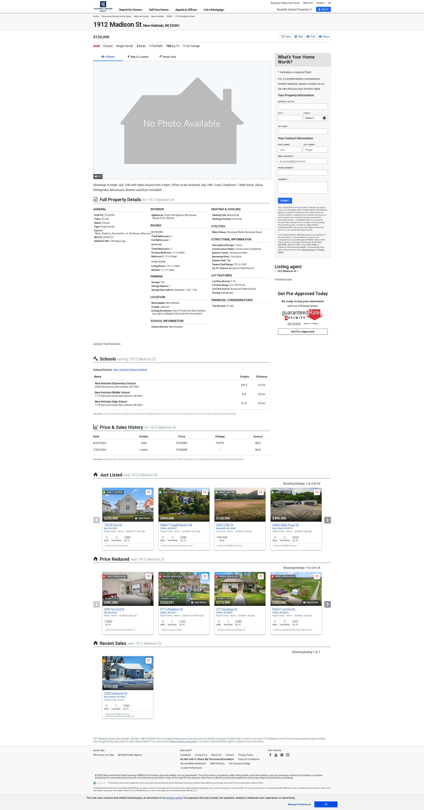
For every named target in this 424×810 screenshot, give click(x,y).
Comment (283, 179)
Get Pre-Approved (302, 331)
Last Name (309, 144)
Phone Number (286, 167)
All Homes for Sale (103, 754)
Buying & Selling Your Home (285, 3)
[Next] (327, 520)
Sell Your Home (159, 9)
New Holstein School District (130, 369)
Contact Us (201, 754)
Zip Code (283, 126)
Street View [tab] (169, 56)
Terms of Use (308, 250)
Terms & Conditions (249, 759)
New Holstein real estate (184, 741)
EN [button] (329, 3)
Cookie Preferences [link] (191, 767)
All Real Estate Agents (130, 754)
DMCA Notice (217, 763)
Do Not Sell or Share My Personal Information (207, 759)
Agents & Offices (186, 9)
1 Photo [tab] (109, 56)
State (306, 113)
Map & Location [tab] (139, 56)
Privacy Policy (245, 754)
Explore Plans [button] (257, 783)
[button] (323, 9)
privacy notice (174, 797)
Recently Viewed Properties (293, 9)
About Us (308, 3)
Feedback (185, 755)
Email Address (286, 156)
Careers (320, 3)
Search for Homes (130, 9)
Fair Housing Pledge (239, 763)
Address (286, 101)
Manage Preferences (299, 804)
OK (325, 804)
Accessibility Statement (193, 763)
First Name (284, 144)
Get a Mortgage (214, 9)
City (280, 113)
